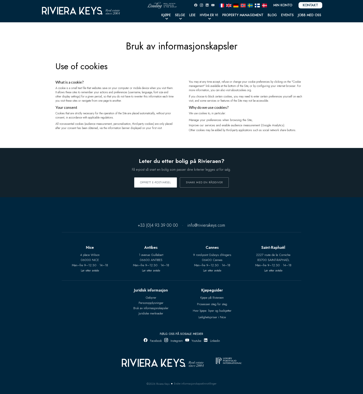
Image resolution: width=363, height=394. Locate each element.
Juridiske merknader (151, 313)
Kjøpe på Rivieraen (212, 297)
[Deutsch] (235, 5)
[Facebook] (196, 5)
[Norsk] (243, 5)
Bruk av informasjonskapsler (150, 308)
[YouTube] (213, 5)
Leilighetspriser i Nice (212, 317)
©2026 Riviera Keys (158, 384)
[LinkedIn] (207, 5)
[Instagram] (201, 5)
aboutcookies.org (241, 90)
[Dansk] (264, 5)
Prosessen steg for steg (212, 304)
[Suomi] (257, 5)
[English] (228, 5)
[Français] (221, 5)
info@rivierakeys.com (206, 225)
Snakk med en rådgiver (204, 182)
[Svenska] (250, 5)
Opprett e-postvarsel (155, 182)
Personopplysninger (151, 303)
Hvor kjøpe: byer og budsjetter (212, 310)
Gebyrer (151, 297)
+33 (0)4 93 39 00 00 (158, 225)
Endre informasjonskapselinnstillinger (195, 384)
